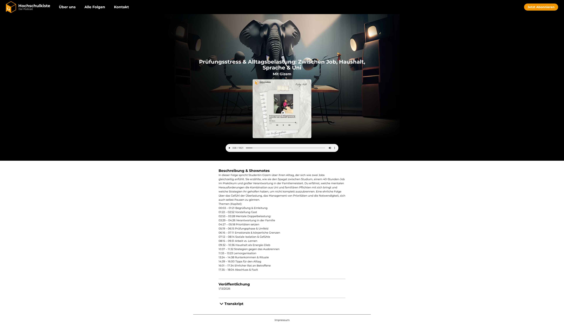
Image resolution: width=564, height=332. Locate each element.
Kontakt (121, 7)
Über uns (67, 7)
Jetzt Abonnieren (541, 7)
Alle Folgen (94, 7)
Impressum (282, 320)
